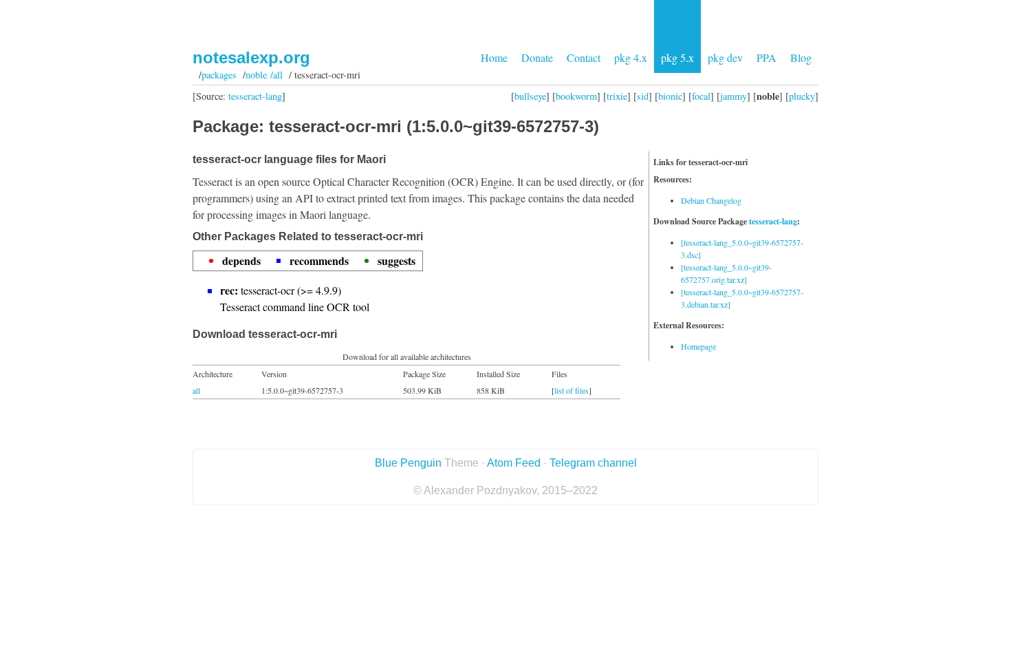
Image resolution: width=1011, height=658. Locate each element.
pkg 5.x (677, 57)
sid (643, 96)
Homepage (698, 346)
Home (494, 57)
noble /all (264, 74)
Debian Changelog (711, 200)
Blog (801, 57)
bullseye (530, 96)
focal (701, 96)
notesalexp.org (251, 57)
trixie (617, 96)
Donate (537, 57)
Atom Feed (514, 463)
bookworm (576, 96)
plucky (802, 96)
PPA (766, 57)
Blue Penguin (408, 463)
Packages (219, 74)
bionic (670, 96)
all (196, 390)
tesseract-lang (255, 96)
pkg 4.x (630, 57)
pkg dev (725, 57)
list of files (571, 390)
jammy (733, 96)
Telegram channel (593, 463)
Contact (583, 57)
